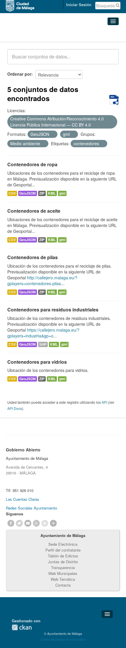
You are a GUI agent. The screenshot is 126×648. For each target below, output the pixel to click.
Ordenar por (19, 74)
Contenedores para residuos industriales (52, 309)
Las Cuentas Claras (22, 499)
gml (62, 193)
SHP (43, 344)
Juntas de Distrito (63, 561)
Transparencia (63, 567)
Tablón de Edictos (63, 556)
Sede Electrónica (62, 544)
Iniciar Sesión (78, 4)
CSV (12, 193)
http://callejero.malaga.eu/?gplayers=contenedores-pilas (42, 280)
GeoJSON (27, 193)
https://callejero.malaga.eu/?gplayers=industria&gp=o (43, 333)
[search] (110, 60)
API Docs (14, 408)
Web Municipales (62, 573)
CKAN (22, 627)
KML (52, 193)
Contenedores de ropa (32, 164)
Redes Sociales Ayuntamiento (31, 508)
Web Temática (63, 579)
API (104, 402)
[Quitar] (94, 125)
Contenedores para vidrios (37, 361)
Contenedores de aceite (33, 210)
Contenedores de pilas (32, 257)
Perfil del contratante (63, 550)
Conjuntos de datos (33, 34)
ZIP (42, 193)
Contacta (63, 585)
